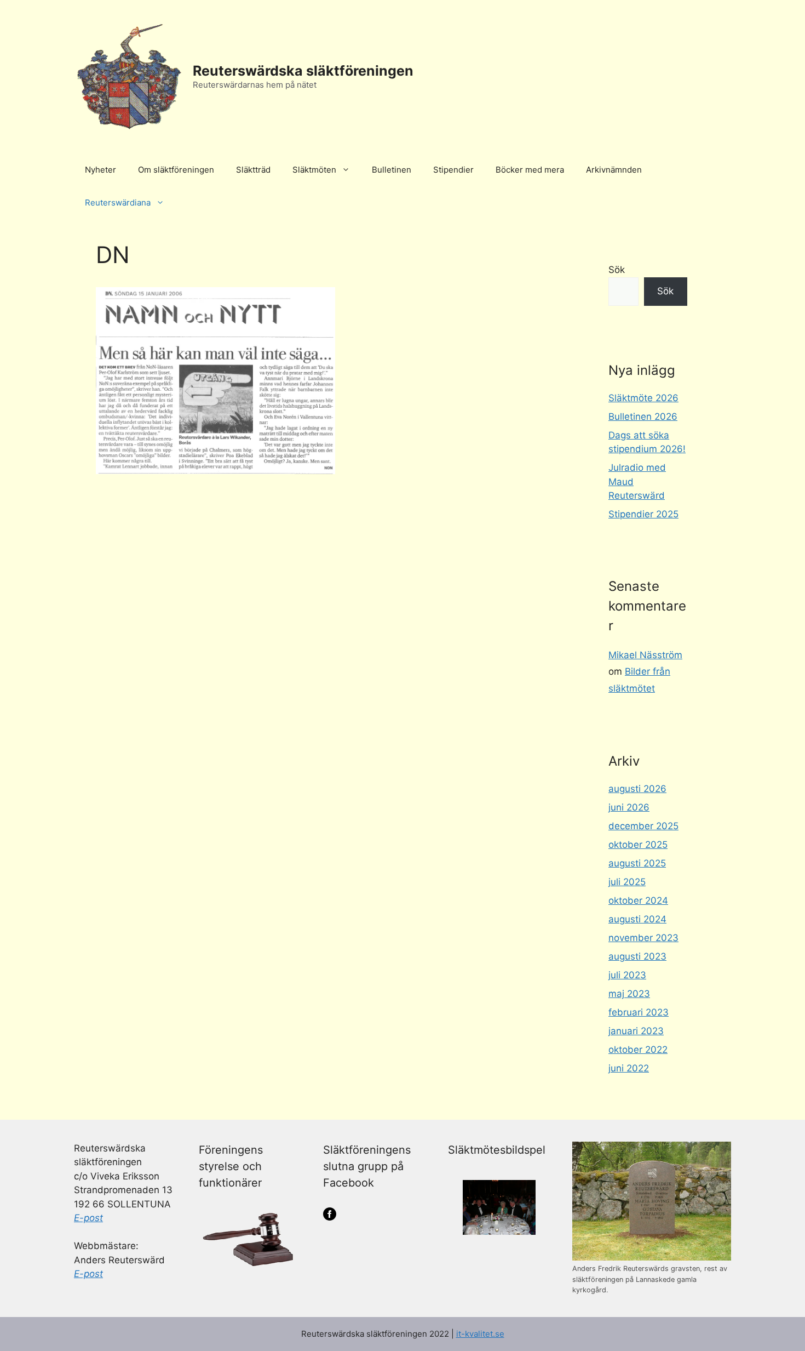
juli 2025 (627, 881)
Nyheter (100, 169)
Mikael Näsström (645, 654)
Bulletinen (391, 169)
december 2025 (643, 825)
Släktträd (253, 169)
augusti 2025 (637, 863)
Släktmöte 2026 (643, 397)
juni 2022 (628, 1068)
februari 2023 (638, 1012)
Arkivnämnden (614, 169)
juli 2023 (627, 975)
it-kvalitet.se (480, 1334)
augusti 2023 (637, 956)
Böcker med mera (530, 169)
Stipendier (453, 169)
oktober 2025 (638, 844)
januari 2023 (636, 1030)
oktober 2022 (638, 1049)
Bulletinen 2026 (642, 416)
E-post (88, 1217)
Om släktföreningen (176, 169)
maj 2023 (629, 993)
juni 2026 (628, 807)
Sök (616, 269)
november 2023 (643, 937)
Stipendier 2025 (643, 514)
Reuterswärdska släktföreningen (303, 70)
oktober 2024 (638, 900)
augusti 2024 (637, 919)
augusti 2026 (637, 788)
